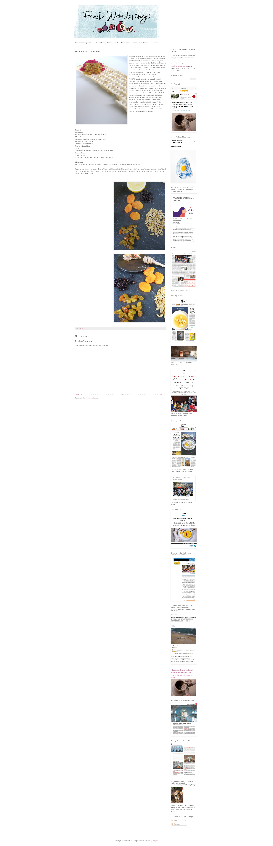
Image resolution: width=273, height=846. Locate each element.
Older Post (162, 394)
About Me (100, 43)
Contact (155, 43)
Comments (176, 824)
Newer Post (79, 394)
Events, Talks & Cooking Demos (118, 43)
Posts (175, 820)
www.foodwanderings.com (179, 66)
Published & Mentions (141, 43)
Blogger (155, 841)
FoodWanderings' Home (83, 43)
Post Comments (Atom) (90, 398)
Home (121, 394)
